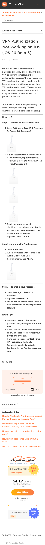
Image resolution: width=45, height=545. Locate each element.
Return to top (9, 404)
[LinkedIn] (10, 362)
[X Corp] (7, 362)
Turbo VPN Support (11, 12)
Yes (22, 379)
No (22, 383)
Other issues (8, 15)
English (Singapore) (31, 535)
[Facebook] (3, 362)
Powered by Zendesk (17, 543)
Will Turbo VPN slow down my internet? (21, 446)
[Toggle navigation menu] (38, 4)
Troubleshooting (32, 12)
